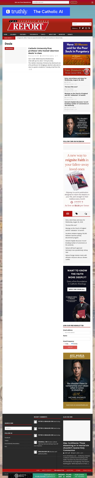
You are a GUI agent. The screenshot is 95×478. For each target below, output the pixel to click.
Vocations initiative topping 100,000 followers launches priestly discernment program (76, 236)
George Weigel (69, 89)
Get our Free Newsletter (23, 2)
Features (23, 34)
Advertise (62, 34)
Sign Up (73, 2)
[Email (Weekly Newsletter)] (86, 28)
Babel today (56, 421)
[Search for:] (80, 24)
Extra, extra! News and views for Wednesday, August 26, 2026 (75, 79)
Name (65, 336)
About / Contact (46, 470)
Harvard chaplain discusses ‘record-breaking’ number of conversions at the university (77, 103)
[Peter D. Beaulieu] (35, 422)
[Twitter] (83, 28)
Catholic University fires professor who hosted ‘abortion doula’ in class (43, 50)
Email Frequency (68, 341)
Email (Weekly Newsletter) (12, 443)
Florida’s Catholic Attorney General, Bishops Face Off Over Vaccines (46, 444)
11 (57, 56)
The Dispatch (34, 34)
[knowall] (35, 443)
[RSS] (89, 28)
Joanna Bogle (69, 97)
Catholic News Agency (48, 56)
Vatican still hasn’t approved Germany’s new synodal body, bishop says (76, 250)
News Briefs (8, 38)
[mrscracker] (35, 452)
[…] (31, 69)
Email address (68, 330)
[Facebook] (80, 28)
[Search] (90, 24)
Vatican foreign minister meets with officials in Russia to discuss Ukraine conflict (76, 257)
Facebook (7, 437)
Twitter (7, 440)
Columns (13, 34)
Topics (43, 34)
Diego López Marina (71, 107)
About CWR (52, 34)
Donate (70, 34)
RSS (6, 446)
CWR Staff (68, 82)
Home (5, 34)
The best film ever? (71, 87)
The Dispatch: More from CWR (76, 72)
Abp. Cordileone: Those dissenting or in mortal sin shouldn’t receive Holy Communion (76, 447)
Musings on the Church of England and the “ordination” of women (76, 94)
